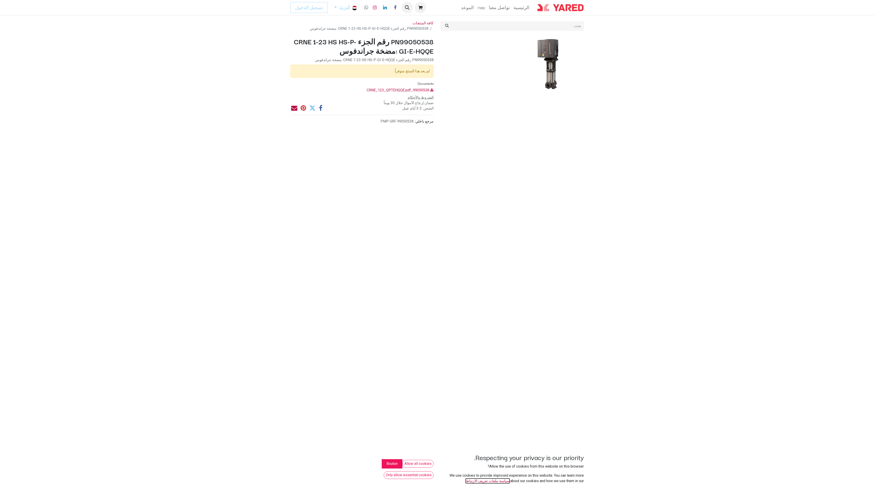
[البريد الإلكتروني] (294, 108)
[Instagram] (374, 7)
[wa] (366, 7)
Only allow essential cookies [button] (409, 475)
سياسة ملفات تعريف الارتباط (487, 481)
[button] (407, 7)
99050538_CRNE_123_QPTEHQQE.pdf (398, 90)
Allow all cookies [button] (418, 463)
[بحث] (447, 25)
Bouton (392, 463)
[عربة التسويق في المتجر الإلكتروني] (420, 7)
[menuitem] (521, 7)
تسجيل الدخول (309, 7)
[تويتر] (312, 108)
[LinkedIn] (384, 7)
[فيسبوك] (395, 7)
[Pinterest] (303, 108)
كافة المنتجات (423, 23)
